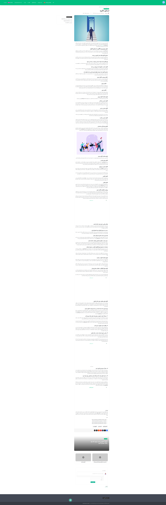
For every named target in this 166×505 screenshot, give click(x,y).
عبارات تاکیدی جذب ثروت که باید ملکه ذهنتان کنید (99, 442)
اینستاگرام (10, 2)
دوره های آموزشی (34, 2)
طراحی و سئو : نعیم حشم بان (86, 503)
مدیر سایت (106, 13)
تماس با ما (5, 2)
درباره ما (25, 2)
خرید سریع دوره (40, 2)
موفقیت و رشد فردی (104, 6)
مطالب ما (29, 2)
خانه (53, 2)
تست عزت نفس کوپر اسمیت (18, 2)
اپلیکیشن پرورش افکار (47, 2)
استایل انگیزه (105, 426)
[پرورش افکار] (163, 2)
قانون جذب (105, 438)
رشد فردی (99, 426)
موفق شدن (94, 426)
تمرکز (102, 45)
